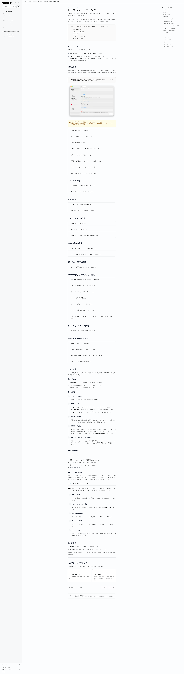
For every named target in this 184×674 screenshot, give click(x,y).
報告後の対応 (167, 44)
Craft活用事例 (48, 1)
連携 (41, 1)
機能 (35, 1)
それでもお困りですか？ (168, 46)
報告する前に (167, 35)
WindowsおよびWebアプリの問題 (171, 25)
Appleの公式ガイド (75, 467)
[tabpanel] (92, 463)
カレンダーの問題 (77, 29)
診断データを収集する (169, 42)
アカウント (57, 1)
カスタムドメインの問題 (78, 31)
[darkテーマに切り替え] (18, 2)
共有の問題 (75, 34)
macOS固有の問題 (167, 21)
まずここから (166, 9)
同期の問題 (165, 12)
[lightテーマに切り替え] (17, 2)
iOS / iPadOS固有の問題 (168, 23)
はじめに (29, 1)
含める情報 (166, 37)
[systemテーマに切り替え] (15, 2)
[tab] (71, 455)
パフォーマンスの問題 (168, 19)
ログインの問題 (166, 14)
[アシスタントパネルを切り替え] (18, 6)
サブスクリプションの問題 (79, 36)
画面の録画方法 (167, 39)
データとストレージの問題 (169, 30)
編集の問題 (165, 16)
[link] (79, 575)
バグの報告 (165, 32)
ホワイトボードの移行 (78, 38)
